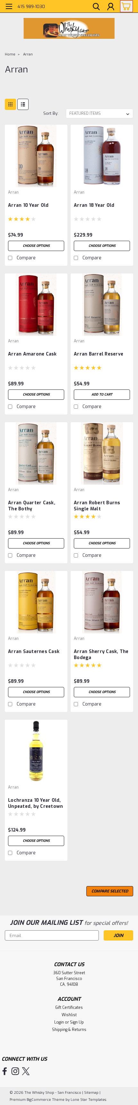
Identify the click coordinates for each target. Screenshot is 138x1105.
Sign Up (77, 1022)
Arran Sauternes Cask (33, 652)
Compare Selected (109, 891)
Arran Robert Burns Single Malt (97, 506)
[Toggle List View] (23, 104)
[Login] (111, 7)
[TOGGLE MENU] (9, 7)
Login (59, 1022)
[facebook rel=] (5, 1071)
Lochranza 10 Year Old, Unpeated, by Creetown (35, 803)
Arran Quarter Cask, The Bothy (31, 506)
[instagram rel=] (15, 1071)
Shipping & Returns (69, 1029)
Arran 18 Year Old (94, 205)
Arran (28, 54)
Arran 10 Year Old (28, 205)
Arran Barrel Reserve (98, 354)
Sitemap (91, 1092)
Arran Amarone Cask (32, 354)
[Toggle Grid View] (10, 104)
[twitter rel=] (26, 1071)
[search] (96, 7)
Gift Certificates (69, 1007)
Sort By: (50, 113)
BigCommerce (39, 1099)
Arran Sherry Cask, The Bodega (101, 655)
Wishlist (69, 1014)
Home (10, 54)
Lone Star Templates (88, 1099)
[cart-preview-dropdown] (125, 6)
